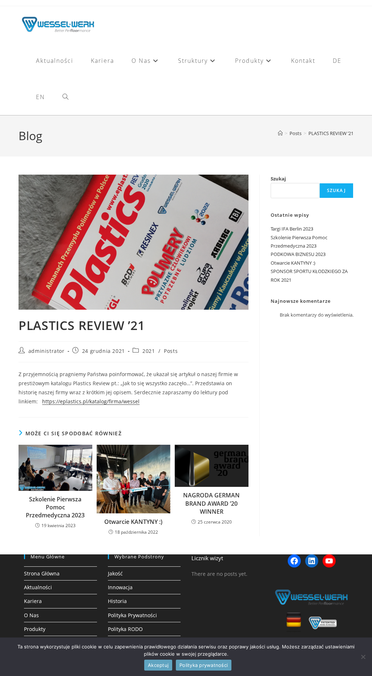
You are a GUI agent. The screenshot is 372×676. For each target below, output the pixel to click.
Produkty (34, 629)
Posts (171, 350)
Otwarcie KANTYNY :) (133, 522)
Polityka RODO (125, 629)
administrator (46, 350)
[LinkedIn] (311, 560)
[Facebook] (294, 560)
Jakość (115, 573)
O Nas (31, 615)
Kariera (33, 601)
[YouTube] (329, 560)
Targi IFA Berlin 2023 (292, 228)
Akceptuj (158, 665)
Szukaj (278, 178)
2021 (148, 350)
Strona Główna (42, 573)
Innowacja (120, 587)
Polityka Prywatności (132, 615)
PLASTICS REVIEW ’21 (330, 133)
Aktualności (38, 587)
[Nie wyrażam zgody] (363, 656)
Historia (117, 601)
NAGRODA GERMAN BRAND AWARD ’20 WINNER (211, 503)
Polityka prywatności (203, 665)
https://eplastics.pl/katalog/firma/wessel (91, 401)
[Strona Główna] (280, 133)
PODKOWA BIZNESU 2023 (298, 254)
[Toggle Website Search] (65, 97)
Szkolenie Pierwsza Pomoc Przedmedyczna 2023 (55, 507)
